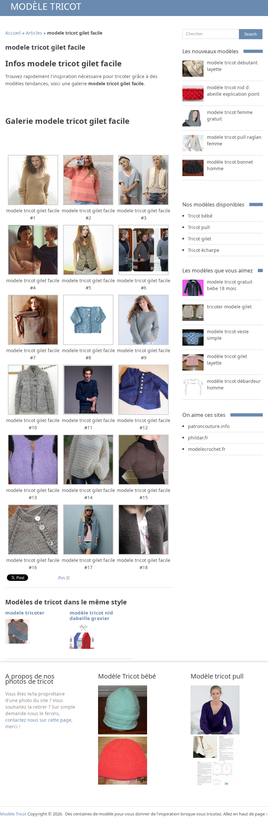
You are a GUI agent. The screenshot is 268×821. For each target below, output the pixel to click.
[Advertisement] (81, 103)
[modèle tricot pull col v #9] (215, 733)
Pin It (64, 578)
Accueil (13, 33)
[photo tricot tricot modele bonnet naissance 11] (122, 733)
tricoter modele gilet (229, 307)
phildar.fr (198, 438)
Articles (34, 33)
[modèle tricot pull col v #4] (215, 783)
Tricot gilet (199, 239)
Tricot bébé (200, 216)
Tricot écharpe (203, 250)
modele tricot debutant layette (232, 65)
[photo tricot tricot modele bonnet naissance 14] (122, 783)
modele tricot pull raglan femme (234, 140)
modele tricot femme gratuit (230, 115)
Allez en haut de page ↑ (245, 814)
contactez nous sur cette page (38, 720)
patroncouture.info (208, 426)
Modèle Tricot (45, 6)
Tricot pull (199, 227)
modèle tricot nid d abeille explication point (233, 90)
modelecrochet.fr (207, 449)
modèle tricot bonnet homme (230, 165)
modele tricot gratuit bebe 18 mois (229, 285)
